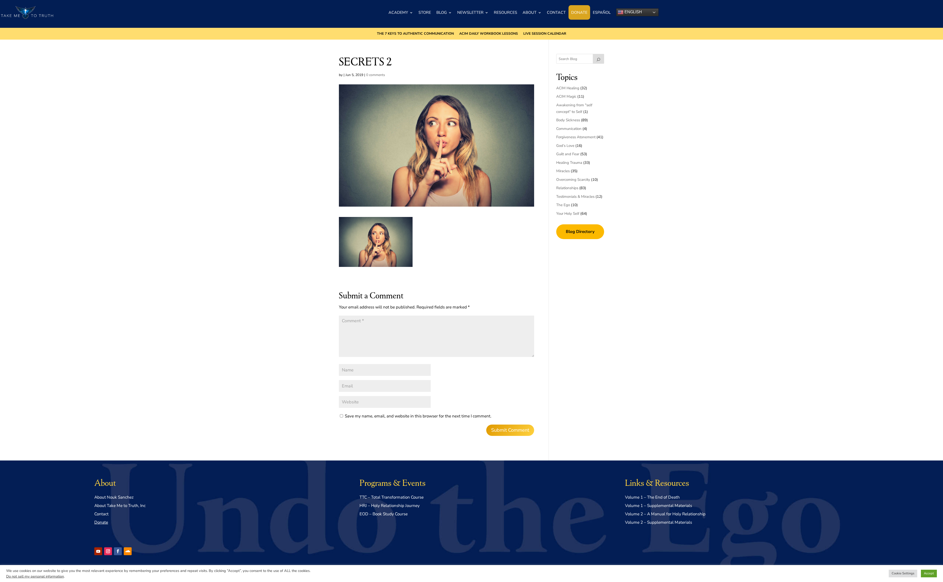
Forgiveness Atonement (576, 137)
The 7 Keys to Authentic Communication (415, 34)
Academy (398, 12)
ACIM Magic (566, 96)
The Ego (563, 204)
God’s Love (565, 145)
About (530, 12)
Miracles (563, 170)
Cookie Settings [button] (903, 573)
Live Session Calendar (544, 34)
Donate (579, 12)
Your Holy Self (567, 213)
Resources (505, 12)
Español (602, 12)
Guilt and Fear (567, 154)
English (633, 12)
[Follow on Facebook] (118, 551)
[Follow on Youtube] (98, 551)
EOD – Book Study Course (384, 514)
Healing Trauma (569, 162)
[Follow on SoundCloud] (128, 551)
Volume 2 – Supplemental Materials (658, 522)
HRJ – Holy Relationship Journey (390, 505)
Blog (441, 12)
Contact (556, 12)
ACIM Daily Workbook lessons (488, 34)
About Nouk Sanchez (114, 497)
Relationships (567, 187)
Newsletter (470, 12)
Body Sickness (568, 120)
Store (424, 12)
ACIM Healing (567, 88)
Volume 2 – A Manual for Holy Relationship (665, 514)
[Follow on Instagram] (108, 551)
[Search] (598, 59)
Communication (569, 128)
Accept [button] (929, 573)
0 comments (375, 75)
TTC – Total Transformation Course (392, 497)
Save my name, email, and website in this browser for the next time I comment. (418, 416)
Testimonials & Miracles (575, 196)
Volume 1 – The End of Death (652, 497)
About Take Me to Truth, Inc (120, 505)
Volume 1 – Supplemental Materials (658, 505)
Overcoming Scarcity (573, 179)
